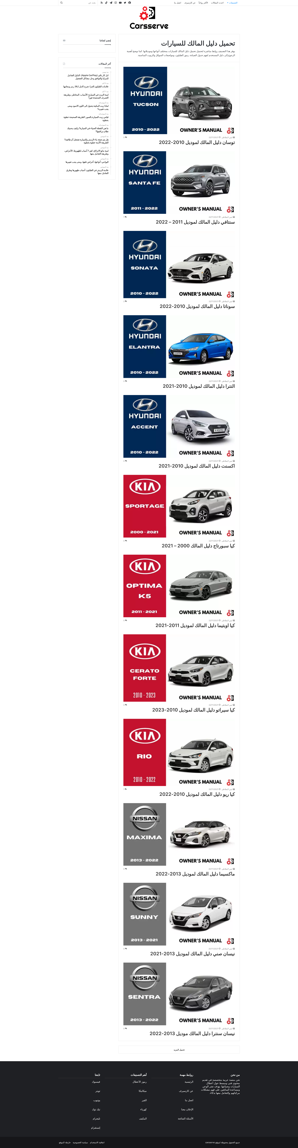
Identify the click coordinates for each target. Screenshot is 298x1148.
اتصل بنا (177, 2)
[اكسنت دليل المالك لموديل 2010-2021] (179, 426)
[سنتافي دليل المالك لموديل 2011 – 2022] (179, 182)
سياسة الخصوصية (80, 1142)
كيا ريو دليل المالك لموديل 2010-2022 (197, 794)
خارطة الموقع (65, 1142)
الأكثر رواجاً (203, 2)
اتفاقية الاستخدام (97, 1142)
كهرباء (143, 1109)
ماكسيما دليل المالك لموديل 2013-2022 (195, 874)
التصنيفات (233, 2)
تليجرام (96, 1118)
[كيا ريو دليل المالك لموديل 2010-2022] (179, 752)
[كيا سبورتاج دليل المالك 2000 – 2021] (179, 506)
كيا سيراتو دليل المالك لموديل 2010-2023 (193, 710)
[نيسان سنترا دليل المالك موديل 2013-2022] (179, 994)
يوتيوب (96, 1100)
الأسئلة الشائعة (185, 1118)
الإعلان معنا (187, 1109)
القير (144, 1100)
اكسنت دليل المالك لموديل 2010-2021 (197, 466)
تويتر (97, 1090)
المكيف (143, 1118)
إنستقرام (95, 1127)
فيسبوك (96, 1081)
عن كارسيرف (190, 2)
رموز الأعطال (140, 1081)
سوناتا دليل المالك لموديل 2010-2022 (197, 306)
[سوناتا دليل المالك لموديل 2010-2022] (179, 264)
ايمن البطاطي (227, 137)
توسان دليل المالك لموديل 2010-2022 (197, 142)
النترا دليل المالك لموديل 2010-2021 (199, 386)
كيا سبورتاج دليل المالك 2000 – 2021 (198, 545)
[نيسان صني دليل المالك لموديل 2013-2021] (179, 914)
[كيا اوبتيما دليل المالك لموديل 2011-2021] (179, 586)
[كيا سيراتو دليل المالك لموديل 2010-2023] (179, 668)
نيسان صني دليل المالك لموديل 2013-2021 (192, 953)
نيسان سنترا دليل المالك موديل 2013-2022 (192, 1033)
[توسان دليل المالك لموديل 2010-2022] (179, 100)
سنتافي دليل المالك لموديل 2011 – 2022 (195, 222)
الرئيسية (189, 1081)
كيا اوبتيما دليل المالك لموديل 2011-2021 (195, 625)
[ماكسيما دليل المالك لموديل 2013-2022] (179, 834)
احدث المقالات (217, 2)
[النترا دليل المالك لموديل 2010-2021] (179, 346)
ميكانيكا (143, 1090)
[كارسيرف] (149, 17)
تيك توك (96, 1109)
